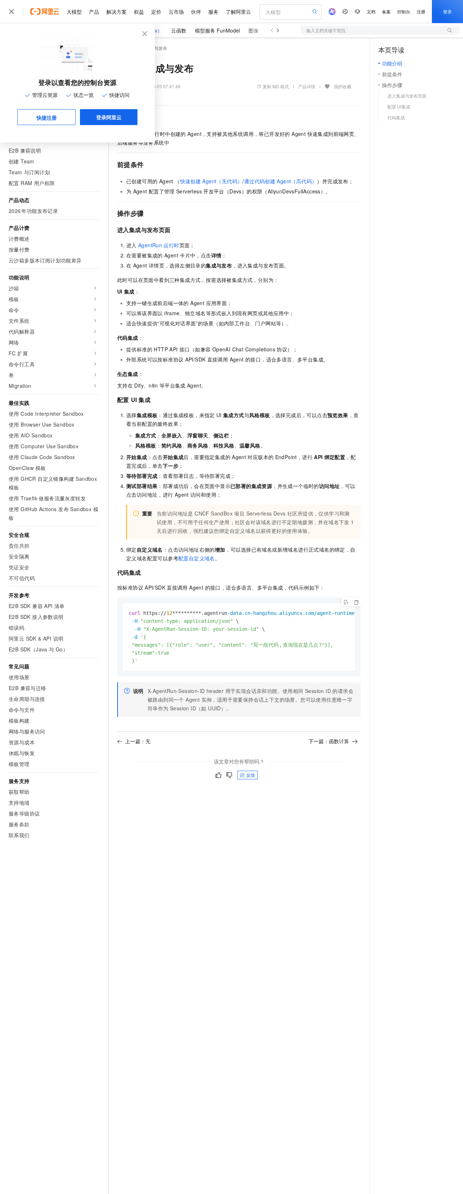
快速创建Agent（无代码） (211, 181)
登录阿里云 (109, 117)
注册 (421, 11)
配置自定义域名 (196, 558)
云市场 (176, 11)
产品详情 (306, 86)
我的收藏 (342, 86)
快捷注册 (47, 117)
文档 (371, 11)
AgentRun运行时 (158, 245)
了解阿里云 (238, 11)
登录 (447, 11)
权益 (139, 11)
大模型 (74, 11)
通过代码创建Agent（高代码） (280, 181)
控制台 (403, 11)
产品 (94, 11)
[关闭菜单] (11, 11)
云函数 (178, 30)
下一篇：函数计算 (329, 741)
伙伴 (196, 11)
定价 (156, 11)
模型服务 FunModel (217, 30)
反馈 (250, 775)
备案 (386, 11)
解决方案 (116, 11)
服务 (213, 11)
